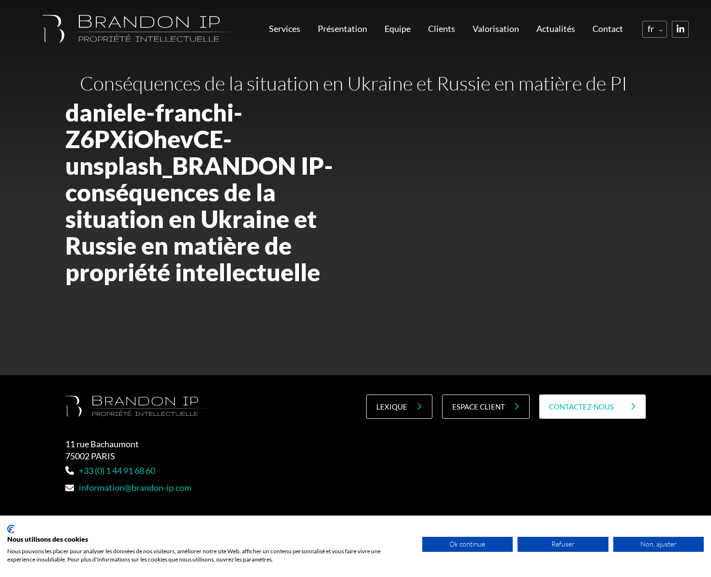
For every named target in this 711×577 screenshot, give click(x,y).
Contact (607, 28)
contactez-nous (581, 406)
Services (284, 28)
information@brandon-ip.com (135, 487)
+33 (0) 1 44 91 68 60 (117, 470)
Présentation (342, 28)
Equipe (398, 28)
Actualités (555, 28)
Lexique (391, 406)
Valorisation (496, 28)
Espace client (478, 406)
